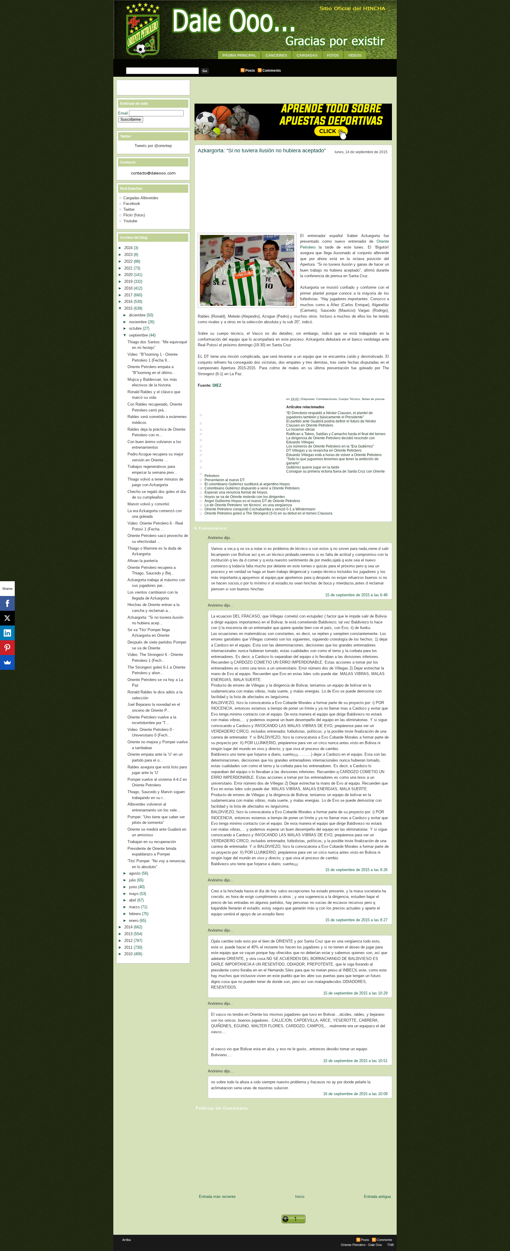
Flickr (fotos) (134, 215)
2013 (129, 934)
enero (134, 920)
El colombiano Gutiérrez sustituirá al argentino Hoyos (247, 484)
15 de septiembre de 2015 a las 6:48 (356, 595)
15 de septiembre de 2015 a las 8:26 (356, 870)
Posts (250, 70)
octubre (136, 328)
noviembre (138, 322)
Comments (271, 70)
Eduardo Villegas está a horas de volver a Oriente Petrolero (334, 455)
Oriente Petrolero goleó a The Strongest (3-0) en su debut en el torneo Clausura (268, 513)
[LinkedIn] (7, 633)
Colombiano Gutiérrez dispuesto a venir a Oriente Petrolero (252, 488)
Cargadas (307, 55)
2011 (129, 947)
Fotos (333, 55)
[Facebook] (7, 603)
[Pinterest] (7, 647)
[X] (7, 618)
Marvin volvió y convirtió (148, 504)
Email (123, 113)
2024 (129, 248)
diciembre (138, 315)
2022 (129, 261)
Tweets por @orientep (153, 145)
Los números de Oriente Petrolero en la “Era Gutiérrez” (330, 446)
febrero (135, 914)
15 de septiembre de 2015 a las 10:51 (355, 1061)
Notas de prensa (373, 399)
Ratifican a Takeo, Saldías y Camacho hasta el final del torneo (335, 434)
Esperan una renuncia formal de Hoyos (236, 492)
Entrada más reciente (217, 1196)
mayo (134, 893)
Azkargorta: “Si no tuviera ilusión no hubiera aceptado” (262, 150)
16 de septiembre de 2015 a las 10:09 (355, 1094)
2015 (129, 308)
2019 (129, 281)
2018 (129, 288)
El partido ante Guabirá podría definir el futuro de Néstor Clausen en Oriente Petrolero (331, 423)
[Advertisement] (255, 61)
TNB (390, 1245)
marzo (135, 907)
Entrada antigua (377, 1196)
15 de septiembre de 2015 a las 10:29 (355, 993)
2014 (129, 927)
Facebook (131, 203)
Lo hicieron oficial (300, 429)
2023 (129, 254)
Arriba (126, 1240)
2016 (129, 301)
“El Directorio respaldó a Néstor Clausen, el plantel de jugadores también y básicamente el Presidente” (329, 415)
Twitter (129, 209)
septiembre (139, 335)
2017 (129, 295)
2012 (129, 940)
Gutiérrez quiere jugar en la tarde (312, 467)
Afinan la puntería (143, 560)
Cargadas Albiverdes (140, 198)
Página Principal (239, 55)
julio (133, 880)
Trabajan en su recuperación (152, 842)
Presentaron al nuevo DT (225, 480)
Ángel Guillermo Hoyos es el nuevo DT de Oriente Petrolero (252, 501)
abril (133, 900)
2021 (129, 268)
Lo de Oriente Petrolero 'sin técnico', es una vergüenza (248, 505)
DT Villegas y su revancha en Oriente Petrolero (324, 450)
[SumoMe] (7, 662)
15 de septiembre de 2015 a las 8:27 (356, 920)
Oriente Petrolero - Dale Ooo (361, 1245)
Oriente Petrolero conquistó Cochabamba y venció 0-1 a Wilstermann (260, 509)
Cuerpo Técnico (349, 399)
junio (133, 887)
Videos (355, 55)
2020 (129, 274)
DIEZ (216, 385)
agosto (135, 873)
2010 (129, 954)
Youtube (130, 221)
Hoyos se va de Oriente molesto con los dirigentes (245, 497)
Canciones (276, 55)
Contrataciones (326, 399)
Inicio (299, 1196)
